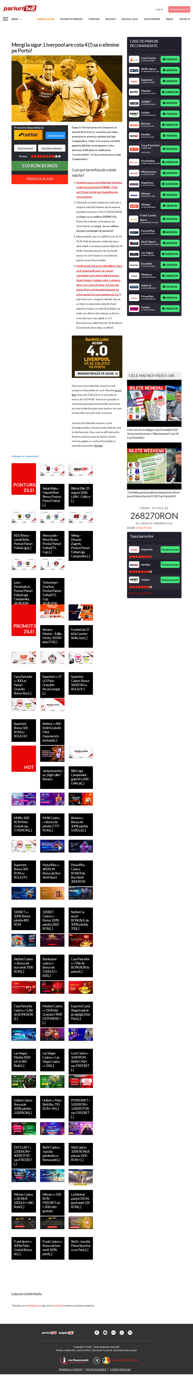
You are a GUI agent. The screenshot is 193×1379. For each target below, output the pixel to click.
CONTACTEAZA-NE (120, 1369)
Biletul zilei (130, 19)
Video (169, 19)
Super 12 (184, 19)
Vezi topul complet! (140, 593)
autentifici (59, 1305)
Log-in (159, 9)
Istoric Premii (144, 527)
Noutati (111, 19)
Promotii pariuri (71, 19)
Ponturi (94, 19)
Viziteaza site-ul (55, 135)
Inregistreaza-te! (179, 9)
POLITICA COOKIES (96, 1369)
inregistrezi (34, 1305)
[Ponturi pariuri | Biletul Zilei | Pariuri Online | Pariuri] (20, 9)
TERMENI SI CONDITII (70, 1369)
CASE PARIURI (152, 19)
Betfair (98, 445)
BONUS (40, 166)
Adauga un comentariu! (25, 456)
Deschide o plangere (51, 148)
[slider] (46, 156)
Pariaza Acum (39, 179)
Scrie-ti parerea (25, 148)
